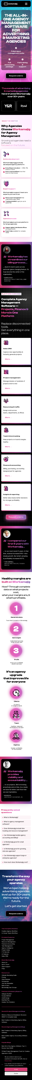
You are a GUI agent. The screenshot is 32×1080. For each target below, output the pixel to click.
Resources (6, 973)
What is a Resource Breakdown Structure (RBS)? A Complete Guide (14, 1016)
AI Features (5, 954)
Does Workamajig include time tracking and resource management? (15, 829)
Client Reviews (6, 979)
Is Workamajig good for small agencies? (13, 843)
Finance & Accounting (8, 944)
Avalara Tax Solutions (8, 1002)
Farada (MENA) (6, 996)
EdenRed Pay (5, 1000)
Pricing (4, 977)
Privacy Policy (8, 1060)
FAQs (3, 968)
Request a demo (16, 76)
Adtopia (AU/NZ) (7, 994)
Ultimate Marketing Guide (9, 975)
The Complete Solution (10, 928)
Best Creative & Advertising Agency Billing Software (14, 1021)
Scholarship (5, 981)
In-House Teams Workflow (10, 933)
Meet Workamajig (8, 960)
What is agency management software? (13, 823)
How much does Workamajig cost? (16, 862)
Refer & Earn (5, 985)
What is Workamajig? (11, 817)
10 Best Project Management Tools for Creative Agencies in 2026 (16, 1052)
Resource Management (8, 942)
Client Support (6, 966)
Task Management (7, 946)
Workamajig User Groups (9, 987)
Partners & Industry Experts (12, 991)
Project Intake (6, 950)
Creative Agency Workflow (9, 931)
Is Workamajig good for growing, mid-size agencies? (14, 850)
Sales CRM (5, 956)
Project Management (8, 940)
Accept (16, 1069)
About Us (4, 962)
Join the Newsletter (7, 983)
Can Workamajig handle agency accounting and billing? (14, 836)
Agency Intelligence (7, 948)
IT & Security (5, 952)
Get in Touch (5, 964)
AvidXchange (5, 998)
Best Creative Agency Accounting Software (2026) (14, 1036)
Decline (16, 1073)
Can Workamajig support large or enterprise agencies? (14, 857)
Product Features (8, 937)
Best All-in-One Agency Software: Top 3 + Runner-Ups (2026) (14, 1047)
